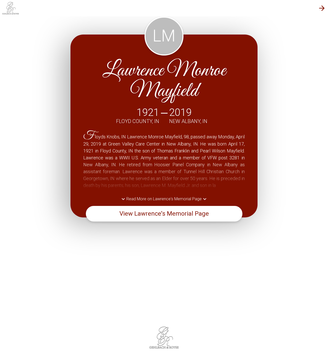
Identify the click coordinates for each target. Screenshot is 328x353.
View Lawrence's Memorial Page (164, 213)
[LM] (164, 53)
